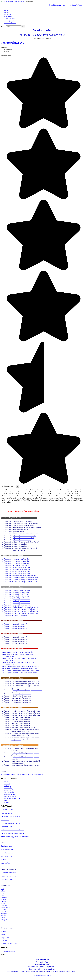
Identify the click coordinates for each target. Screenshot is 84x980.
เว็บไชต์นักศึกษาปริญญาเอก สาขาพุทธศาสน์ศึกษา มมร (16, 836)
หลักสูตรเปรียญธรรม (12, 42)
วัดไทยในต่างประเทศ (7, 849)
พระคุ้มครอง (4, 859)
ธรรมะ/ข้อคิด (8, 16)
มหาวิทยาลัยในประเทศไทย (8, 872)
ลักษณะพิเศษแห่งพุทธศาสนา (12, 798)
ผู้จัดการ (3, 895)
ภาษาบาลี (7, 784)
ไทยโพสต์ (3, 915)
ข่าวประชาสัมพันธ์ (9, 18)
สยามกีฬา (3, 909)
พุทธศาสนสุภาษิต (9, 792)
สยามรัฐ (3, 917)
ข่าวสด (3, 903)
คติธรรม (6, 12)
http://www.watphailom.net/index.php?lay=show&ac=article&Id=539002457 (22, 774)
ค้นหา (23, 26)
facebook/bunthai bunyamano (42, 975)
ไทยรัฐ (2, 889)
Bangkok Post (5, 937)
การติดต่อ (7, 802)
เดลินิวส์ (3, 891)
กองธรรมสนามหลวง (7, 809)
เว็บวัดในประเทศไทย (6, 846)
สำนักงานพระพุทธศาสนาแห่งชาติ (10, 816)
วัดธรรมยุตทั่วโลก (6, 863)
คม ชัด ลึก (3, 899)
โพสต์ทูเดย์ (4, 913)
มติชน (2, 893)
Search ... (3, 26)
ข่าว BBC (3, 934)
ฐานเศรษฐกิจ (4, 905)
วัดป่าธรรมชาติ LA (6, 856)
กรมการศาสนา (5, 820)
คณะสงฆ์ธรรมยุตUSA (7, 853)
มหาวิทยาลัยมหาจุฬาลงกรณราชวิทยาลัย (12, 830)
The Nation (4, 940)
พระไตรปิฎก (7, 14)
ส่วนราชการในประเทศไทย (8, 876)
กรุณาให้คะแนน (5, 486)
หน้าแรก (6, 10)
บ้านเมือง (3, 901)
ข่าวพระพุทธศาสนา (9, 21)
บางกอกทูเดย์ (4, 922)
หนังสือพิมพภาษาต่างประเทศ (9, 943)
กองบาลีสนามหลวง (6, 813)
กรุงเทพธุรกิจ (4, 897)
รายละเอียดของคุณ (9, 951)
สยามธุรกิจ (4, 919)
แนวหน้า (3, 911)
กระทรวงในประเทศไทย (7, 879)
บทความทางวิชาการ (10, 23)
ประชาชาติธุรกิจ (5, 907)
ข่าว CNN (3, 931)
